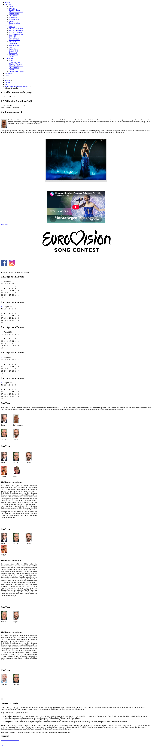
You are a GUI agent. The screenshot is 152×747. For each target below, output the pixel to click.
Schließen (5, 736)
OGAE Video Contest (16, 71)
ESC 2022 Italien (14, 40)
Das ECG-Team (14, 10)
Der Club (8, 4)
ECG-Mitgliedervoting (14, 61)
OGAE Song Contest (16, 66)
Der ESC (8, 25)
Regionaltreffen (14, 14)
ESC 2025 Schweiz (15, 32)
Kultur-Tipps (13, 49)
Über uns (12, 8)
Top (2, 745)
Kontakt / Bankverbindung (14, 22)
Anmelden (8, 73)
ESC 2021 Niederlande (13, 42)
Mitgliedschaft (13, 17)
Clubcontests (9, 58)
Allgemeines (13, 47)
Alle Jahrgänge (14, 45)
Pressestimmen (14, 19)
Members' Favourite (15, 64)
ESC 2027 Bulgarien (16, 28)
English (7, 75)
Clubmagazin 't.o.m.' (16, 12)
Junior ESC (13, 53)
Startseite (8, 2)
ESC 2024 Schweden (16, 34)
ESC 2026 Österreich (16, 30)
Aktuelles (12, 6)
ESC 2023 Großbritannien (14, 37)
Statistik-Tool (13, 51)
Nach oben (4, 224)
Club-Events (13, 15)
